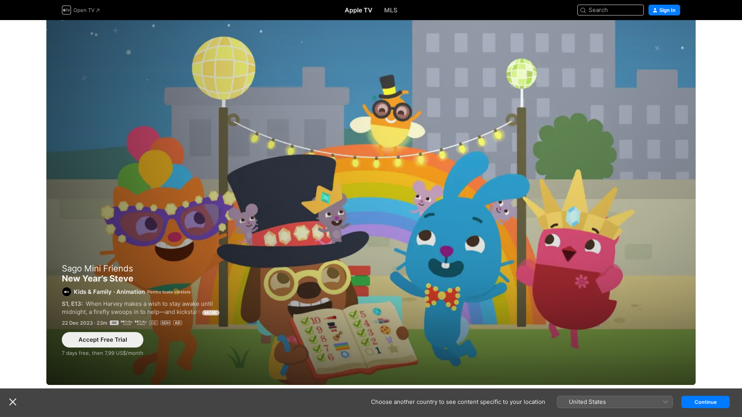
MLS (390, 10)
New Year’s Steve (371, 202)
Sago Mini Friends (97, 268)
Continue (705, 402)
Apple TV (359, 10)
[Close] (12, 401)
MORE (210, 312)
